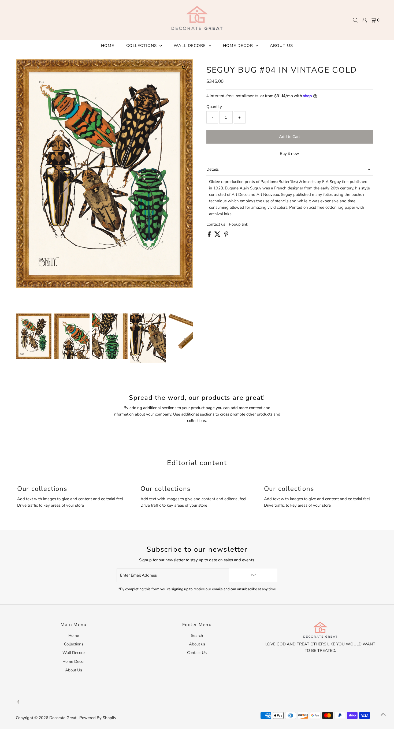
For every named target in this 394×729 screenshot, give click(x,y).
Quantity (214, 106)
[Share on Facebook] (210, 235)
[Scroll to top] (383, 714)
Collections (142, 45)
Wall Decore (190, 45)
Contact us (215, 224)
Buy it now (289, 153)
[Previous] (24, 68)
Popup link (238, 224)
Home (107, 45)
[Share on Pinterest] (226, 235)
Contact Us (197, 652)
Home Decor (238, 45)
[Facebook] (18, 702)
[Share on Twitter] (218, 235)
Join (253, 575)
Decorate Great (62, 717)
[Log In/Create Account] (364, 20)
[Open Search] (355, 20)
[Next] (38, 68)
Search (197, 635)
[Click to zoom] (184, 68)
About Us (281, 45)
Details (212, 169)
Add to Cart (289, 136)
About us (197, 644)
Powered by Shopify (97, 717)
